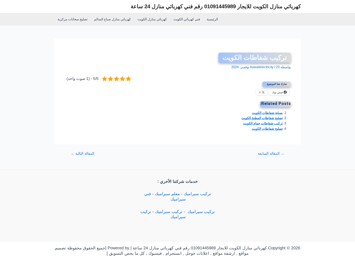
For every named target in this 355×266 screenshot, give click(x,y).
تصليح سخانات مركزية (73, 19)
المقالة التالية (82, 153)
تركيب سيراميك (197, 193)
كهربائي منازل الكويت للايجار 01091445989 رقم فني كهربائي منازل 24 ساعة (216, 6)
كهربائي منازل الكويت (152, 19)
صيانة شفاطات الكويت (267, 113)
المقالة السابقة (271, 153)
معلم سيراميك (167, 193)
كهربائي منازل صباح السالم (112, 19)
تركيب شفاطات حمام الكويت (263, 123)
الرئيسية (212, 19)
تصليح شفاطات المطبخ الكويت (262, 118)
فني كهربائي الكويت (186, 19)
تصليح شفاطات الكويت (267, 128)
